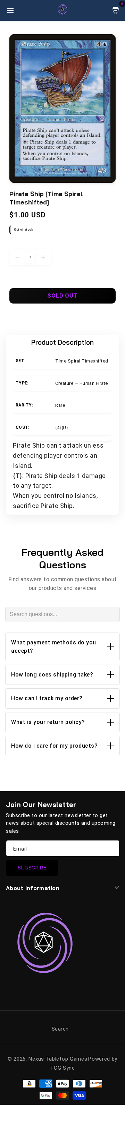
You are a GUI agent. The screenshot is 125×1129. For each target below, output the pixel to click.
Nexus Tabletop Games (57, 1059)
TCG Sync (62, 1068)
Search (60, 1029)
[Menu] (10, 10)
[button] (62, 647)
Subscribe (32, 868)
